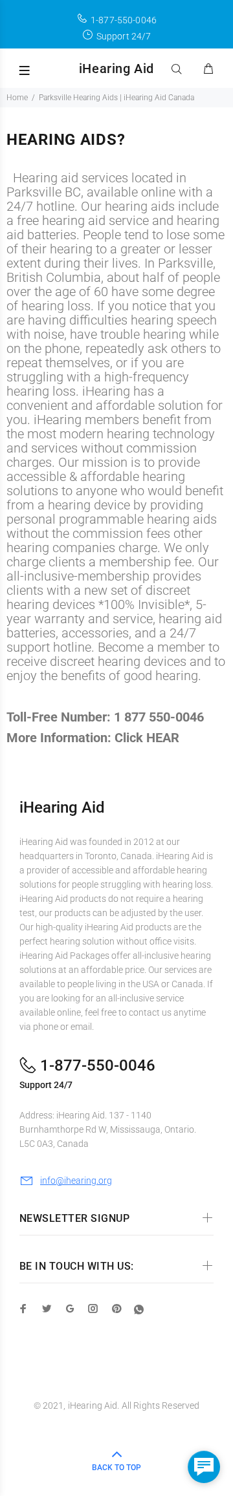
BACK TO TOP (116, 1467)
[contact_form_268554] (204, 1467)
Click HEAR (147, 737)
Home (17, 97)
